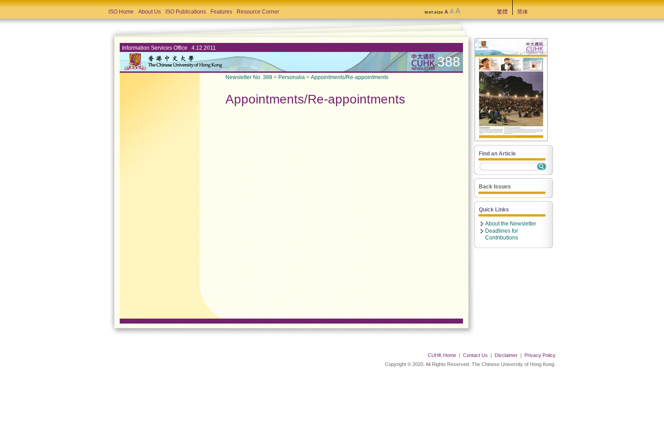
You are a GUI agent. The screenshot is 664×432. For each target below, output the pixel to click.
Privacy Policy (540, 355)
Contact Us (475, 355)
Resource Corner (258, 12)
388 (448, 61)
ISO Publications (185, 12)
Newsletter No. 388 (248, 77)
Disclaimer (506, 355)
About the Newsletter (510, 224)
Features (221, 12)
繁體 (502, 12)
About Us (149, 12)
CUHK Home (442, 355)
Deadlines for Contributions (501, 234)
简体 (522, 12)
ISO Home (121, 12)
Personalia (291, 77)
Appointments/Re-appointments (349, 77)
